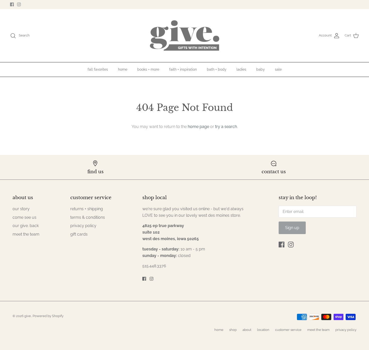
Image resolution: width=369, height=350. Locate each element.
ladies (241, 69)
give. (27, 316)
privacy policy (83, 225)
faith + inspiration (183, 69)
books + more (148, 69)
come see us (24, 217)
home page (198, 126)
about (246, 330)
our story (21, 208)
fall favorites (98, 69)
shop (233, 330)
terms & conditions (87, 217)
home (122, 69)
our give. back (26, 225)
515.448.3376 (154, 266)
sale (278, 69)
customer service (288, 330)
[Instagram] (19, 4)
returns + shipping (86, 208)
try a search (226, 126)
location (263, 330)
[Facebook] (12, 4)
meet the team (26, 234)
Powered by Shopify (48, 316)
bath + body (216, 69)
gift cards (79, 234)
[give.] (184, 35)
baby (260, 69)
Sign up (292, 227)
